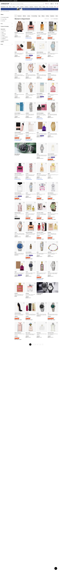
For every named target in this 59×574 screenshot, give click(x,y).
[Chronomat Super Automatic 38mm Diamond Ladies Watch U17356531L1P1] (57, 203)
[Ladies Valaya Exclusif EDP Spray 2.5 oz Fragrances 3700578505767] (57, 323)
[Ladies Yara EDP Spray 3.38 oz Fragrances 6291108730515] (35, 164)
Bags (3, 32)
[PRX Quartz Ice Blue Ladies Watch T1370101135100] (35, 183)
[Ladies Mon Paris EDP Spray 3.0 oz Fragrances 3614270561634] (46, 203)
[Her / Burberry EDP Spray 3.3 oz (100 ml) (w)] (35, 122)
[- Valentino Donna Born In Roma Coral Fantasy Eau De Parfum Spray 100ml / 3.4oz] (35, 222)
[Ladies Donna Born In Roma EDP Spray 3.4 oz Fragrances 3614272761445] (35, 22)
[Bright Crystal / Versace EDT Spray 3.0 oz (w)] (46, 183)
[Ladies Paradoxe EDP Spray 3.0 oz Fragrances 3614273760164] (46, 64)
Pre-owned (51, 6)
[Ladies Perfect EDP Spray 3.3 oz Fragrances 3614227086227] (35, 323)
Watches (14, 6)
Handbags (22, 6)
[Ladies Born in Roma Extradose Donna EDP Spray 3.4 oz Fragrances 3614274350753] (24, 164)
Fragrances (36, 6)
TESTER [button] (31, 55)
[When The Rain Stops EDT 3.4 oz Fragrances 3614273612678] (57, 183)
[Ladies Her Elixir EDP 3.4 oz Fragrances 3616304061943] (57, 64)
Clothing (43, 6)
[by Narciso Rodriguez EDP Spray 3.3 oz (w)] (24, 323)
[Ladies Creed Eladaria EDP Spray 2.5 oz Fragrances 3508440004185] (57, 83)
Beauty (40, 6)
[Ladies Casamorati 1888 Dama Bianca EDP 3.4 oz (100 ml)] (35, 203)
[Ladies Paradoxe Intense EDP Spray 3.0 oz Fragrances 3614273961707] (24, 42)
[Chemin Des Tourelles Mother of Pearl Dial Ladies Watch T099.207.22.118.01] (35, 83)
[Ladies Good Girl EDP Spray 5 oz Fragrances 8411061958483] (24, 303)
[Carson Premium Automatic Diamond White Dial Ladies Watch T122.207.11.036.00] (24, 64)
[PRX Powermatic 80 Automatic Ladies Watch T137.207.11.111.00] (57, 103)
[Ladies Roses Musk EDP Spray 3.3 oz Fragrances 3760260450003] (35, 303)
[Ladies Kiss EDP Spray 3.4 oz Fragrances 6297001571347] (24, 283)
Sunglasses (26, 6)
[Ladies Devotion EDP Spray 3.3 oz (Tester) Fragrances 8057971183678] (35, 242)
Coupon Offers (4, 19)
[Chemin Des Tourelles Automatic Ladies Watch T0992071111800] (57, 262)
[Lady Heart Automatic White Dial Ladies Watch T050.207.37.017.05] (35, 64)
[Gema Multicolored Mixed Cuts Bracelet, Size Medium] (57, 242)
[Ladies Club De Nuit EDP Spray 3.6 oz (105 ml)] (57, 164)
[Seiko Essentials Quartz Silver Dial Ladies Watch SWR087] (46, 242)
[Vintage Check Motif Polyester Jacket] (24, 22)
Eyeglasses (31, 6)
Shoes (47, 6)
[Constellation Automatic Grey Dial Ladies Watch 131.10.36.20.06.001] (46, 144)
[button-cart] (57, 3)
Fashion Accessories (5, 40)
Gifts (55, 6)
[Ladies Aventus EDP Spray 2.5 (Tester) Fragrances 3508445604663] (35, 42)
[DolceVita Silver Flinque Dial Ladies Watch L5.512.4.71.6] (35, 103)
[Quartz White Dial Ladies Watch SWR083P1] (24, 83)
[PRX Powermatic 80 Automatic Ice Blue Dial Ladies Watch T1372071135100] (57, 42)
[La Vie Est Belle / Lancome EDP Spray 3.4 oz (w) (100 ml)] (35, 283)
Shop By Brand (3, 6)
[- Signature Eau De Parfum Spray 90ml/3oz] (46, 323)
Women (10, 6)
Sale (57, 6)
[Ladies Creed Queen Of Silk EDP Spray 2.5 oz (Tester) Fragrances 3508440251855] (46, 122)
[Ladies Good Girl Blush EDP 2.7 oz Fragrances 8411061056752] (24, 122)
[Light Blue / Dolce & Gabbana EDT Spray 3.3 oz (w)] (24, 103)
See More (2, 41)
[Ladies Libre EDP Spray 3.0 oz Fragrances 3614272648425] (57, 22)
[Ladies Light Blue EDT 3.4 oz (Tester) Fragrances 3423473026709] (46, 83)
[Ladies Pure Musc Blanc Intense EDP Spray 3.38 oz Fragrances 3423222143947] (46, 42)
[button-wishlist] (55, 3)
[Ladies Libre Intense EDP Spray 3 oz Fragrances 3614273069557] (46, 22)
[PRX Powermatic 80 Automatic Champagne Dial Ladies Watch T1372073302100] (57, 122)
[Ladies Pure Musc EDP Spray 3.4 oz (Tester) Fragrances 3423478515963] (24, 183)
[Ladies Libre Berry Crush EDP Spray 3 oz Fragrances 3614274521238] (46, 222)
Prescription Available (5, 17)
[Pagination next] (42, 344)
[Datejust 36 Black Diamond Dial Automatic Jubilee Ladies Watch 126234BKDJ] (46, 303)
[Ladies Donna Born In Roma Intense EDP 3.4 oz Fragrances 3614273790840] (46, 103)
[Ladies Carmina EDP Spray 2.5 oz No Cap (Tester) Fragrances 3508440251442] (24, 262)
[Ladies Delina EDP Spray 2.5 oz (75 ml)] (24, 203)
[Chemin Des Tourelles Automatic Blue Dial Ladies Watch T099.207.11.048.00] (35, 262)
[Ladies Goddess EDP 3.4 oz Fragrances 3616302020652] (57, 222)
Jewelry (18, 6)
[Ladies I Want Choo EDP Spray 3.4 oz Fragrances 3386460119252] (46, 164)
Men (7, 6)
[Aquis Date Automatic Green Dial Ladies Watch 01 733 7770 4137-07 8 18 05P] (57, 303)
